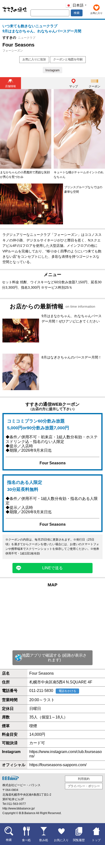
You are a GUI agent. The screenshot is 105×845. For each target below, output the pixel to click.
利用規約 (84, 778)
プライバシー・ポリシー (84, 786)
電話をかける (67, 691)
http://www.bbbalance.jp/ (18, 808)
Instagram (52, 70)
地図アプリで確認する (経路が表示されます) (54, 657)
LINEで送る (52, 568)
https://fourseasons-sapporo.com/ (57, 765)
